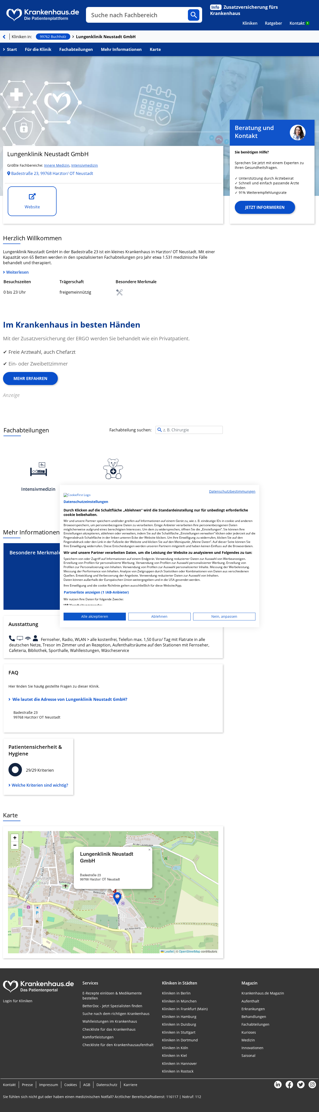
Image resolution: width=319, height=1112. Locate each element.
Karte (155, 49)
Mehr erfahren (30, 378)
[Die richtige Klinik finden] (3, 37)
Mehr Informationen (121, 49)
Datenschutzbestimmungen (232, 491)
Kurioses (248, 1032)
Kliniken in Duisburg (179, 1024)
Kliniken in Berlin (176, 993)
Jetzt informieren (265, 207)
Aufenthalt (250, 1001)
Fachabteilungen (76, 49)
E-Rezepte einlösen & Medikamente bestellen (112, 995)
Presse (27, 1084)
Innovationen (252, 1047)
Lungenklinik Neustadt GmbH (106, 36)
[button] (117, 898)
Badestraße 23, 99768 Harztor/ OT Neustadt (51, 173)
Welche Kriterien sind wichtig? (40, 785)
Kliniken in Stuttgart (178, 1032)
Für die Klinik (38, 49)
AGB (86, 1084)
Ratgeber (273, 23)
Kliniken (249, 23)
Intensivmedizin (84, 165)
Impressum (48, 1084)
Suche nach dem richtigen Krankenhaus (116, 1013)
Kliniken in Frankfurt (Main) (185, 1008)
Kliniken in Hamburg (179, 1016)
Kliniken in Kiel (174, 1055)
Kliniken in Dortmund (180, 1040)
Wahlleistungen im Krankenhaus (109, 1021)
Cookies (70, 1084)
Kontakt (299, 23)
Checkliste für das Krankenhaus (109, 1029)
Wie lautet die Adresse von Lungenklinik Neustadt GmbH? (69, 699)
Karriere (130, 1084)
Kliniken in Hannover (179, 1063)
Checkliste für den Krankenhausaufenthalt (118, 1044)
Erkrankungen (253, 1008)
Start (12, 49)
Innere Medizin (57, 165)
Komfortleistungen (98, 1037)
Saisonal (248, 1055)
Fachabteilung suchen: (130, 430)
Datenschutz (106, 1084)
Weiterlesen (17, 272)
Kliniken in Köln (175, 1047)
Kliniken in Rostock (177, 1071)
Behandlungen (253, 1016)
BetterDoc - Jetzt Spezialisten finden (112, 1005)
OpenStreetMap (189, 951)
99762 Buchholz (53, 36)
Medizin (248, 1040)
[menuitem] (250, 23)
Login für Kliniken (17, 1000)
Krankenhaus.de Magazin (262, 993)
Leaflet (169, 951)
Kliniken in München (179, 1001)
